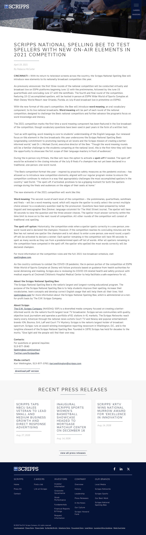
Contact (17, 494)
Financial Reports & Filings (62, 510)
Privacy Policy (29, 528)
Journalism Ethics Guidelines (103, 528)
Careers (136, 10)
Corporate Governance (59, 492)
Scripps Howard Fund (82, 513)
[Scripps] (17, 7)
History (78, 489)
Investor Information (59, 485)
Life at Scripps (40, 489)
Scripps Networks (103, 489)
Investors (136, 14)
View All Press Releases (73, 453)
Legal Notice (89, 528)
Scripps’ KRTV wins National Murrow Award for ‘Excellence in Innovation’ (111, 410)
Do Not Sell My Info (51, 528)
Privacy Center (39, 528)
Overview (79, 484)
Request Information (59, 516)
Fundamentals (60, 504)
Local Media (100, 484)
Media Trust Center (119, 528)
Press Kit (18, 489)
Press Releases (82, 498)
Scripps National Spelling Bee (102, 503)
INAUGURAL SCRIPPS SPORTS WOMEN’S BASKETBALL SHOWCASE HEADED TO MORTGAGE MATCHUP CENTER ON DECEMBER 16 (71, 417)
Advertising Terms (64, 528)
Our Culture (80, 507)
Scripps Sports (101, 494)
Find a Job (38, 484)
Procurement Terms (77, 528)
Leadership (80, 494)
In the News (80, 503)
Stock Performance (60, 498)
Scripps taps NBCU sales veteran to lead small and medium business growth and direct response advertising (31, 415)
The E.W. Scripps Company (28, 308)
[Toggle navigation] (136, 5)
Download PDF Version (27, 371)
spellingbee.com (22, 257)
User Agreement (19, 528)
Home (16, 484)
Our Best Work (101, 498)
